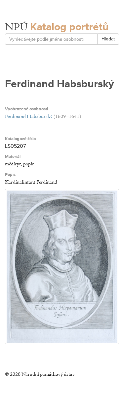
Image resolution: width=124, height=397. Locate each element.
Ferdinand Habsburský (29, 116)
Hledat (108, 39)
